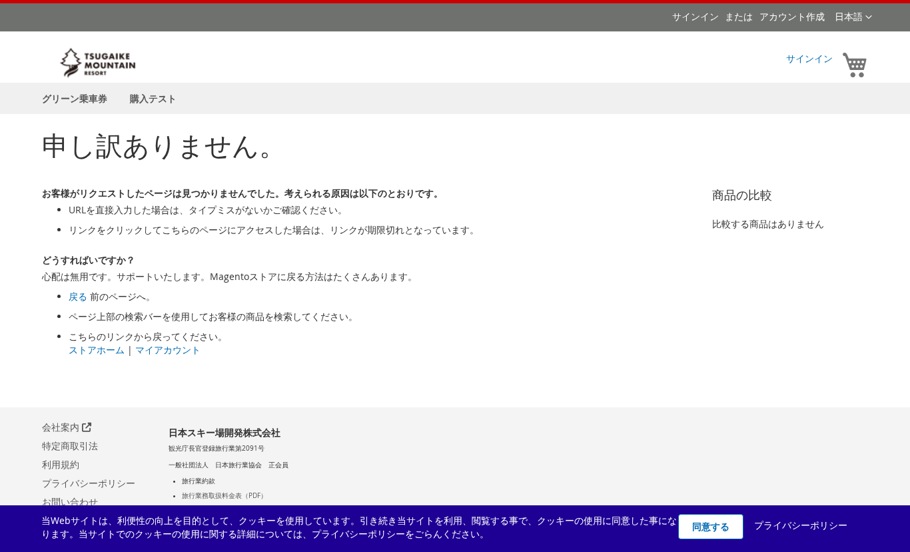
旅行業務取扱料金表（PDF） (224, 495)
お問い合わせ (70, 501)
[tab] (224, 481)
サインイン (695, 16)
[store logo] (98, 63)
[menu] (455, 98)
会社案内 (62, 427)
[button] (853, 17)
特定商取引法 (70, 445)
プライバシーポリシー (88, 483)
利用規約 (60, 464)
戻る (78, 296)
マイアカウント (168, 349)
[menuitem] (74, 98)
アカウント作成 (792, 16)
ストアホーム (97, 349)
